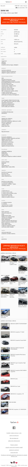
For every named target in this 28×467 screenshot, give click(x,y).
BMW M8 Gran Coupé (15, 386)
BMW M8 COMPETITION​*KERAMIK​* (19, 323)
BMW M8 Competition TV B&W (17, 332)
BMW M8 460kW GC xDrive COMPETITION (13, 263)
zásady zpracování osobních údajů (14, 447)
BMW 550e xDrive (22, 262)
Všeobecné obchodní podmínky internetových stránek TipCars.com (14, 455)
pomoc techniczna (14, 435)
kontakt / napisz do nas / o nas (14, 433)
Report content (14, 445)
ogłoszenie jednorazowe (14, 440)
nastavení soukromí (14, 450)
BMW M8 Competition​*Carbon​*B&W (18, 340)
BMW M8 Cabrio (14, 378)
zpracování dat (14, 452)
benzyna (25, 5)
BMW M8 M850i (12, 402)
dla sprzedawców (14, 438)
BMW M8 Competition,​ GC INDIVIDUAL (17, 409)
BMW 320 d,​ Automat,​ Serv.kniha (12, 296)
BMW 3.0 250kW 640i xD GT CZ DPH (22, 284)
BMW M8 (17, 5)
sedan (21, 5)
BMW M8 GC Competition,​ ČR (17, 393)
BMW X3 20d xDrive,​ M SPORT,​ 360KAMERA (5, 296)
